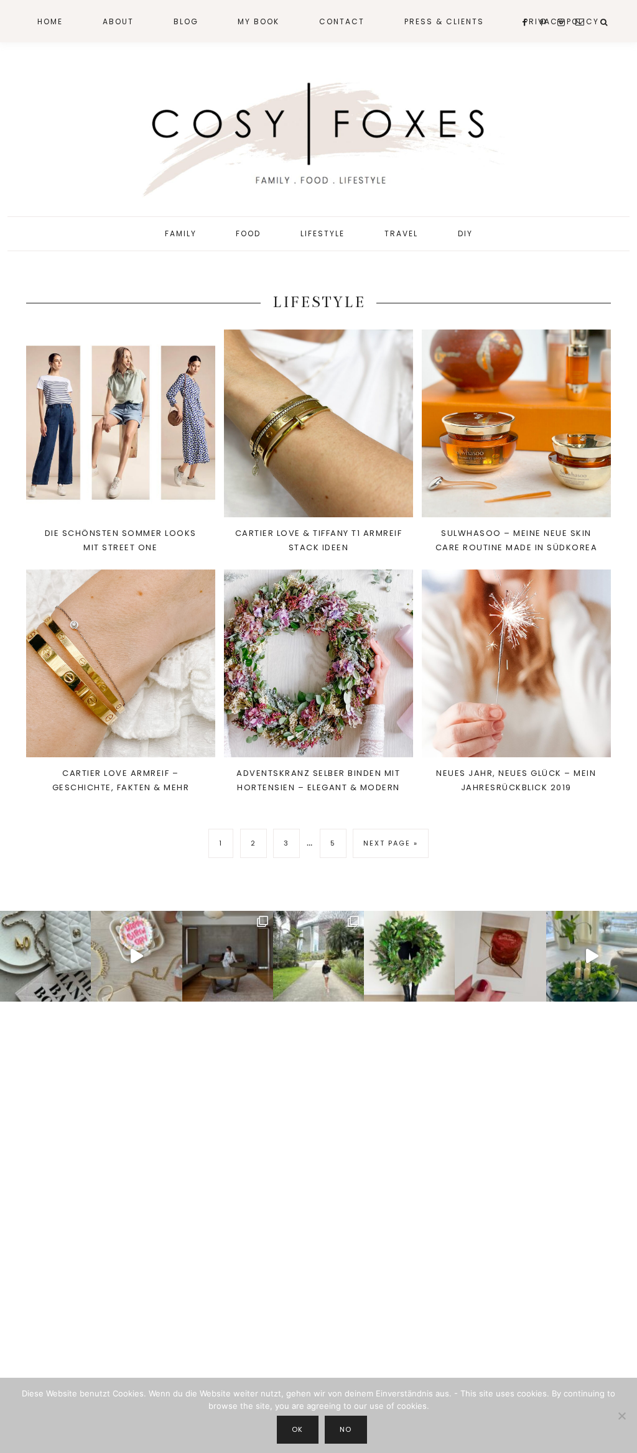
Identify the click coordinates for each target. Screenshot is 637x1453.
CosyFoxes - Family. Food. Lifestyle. (318, 135)
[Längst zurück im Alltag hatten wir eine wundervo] (318, 956)
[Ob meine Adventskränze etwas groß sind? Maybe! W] (409, 956)
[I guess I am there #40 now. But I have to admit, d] (45, 956)
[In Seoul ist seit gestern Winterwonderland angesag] (591, 956)
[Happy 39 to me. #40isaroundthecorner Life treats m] (136, 956)
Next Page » (390, 847)
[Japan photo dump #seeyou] (227, 956)
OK (298, 1429)
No (346, 1429)
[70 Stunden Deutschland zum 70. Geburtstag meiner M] (500, 956)
